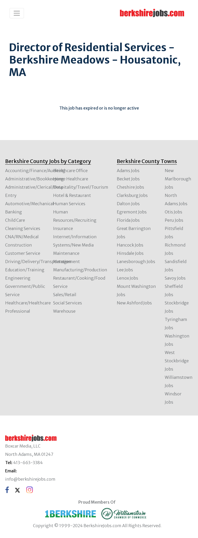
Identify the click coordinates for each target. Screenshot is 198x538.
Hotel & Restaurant (72, 195)
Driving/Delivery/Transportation (38, 261)
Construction (18, 245)
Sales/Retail (64, 294)
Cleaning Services (22, 228)
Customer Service (22, 253)
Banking (13, 211)
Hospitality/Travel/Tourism (80, 187)
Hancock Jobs (130, 245)
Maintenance (66, 253)
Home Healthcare (70, 178)
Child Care (15, 220)
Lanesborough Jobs (136, 261)
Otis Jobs (173, 211)
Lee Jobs (125, 269)
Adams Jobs (128, 170)
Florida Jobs (128, 220)
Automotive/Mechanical (29, 203)
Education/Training (24, 269)
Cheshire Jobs (130, 187)
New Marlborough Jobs (178, 179)
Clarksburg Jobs (132, 195)
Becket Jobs (128, 178)
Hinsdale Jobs (130, 253)
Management (66, 261)
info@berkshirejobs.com (30, 479)
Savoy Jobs (175, 278)
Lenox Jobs (127, 278)
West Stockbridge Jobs (177, 361)
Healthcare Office (70, 170)
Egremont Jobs (132, 211)
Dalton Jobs (128, 203)
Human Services (69, 203)
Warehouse (64, 311)
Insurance (63, 228)
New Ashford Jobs (134, 302)
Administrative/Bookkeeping (34, 178)
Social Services (67, 302)
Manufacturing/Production (80, 269)
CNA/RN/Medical (22, 236)
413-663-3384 (28, 462)
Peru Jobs (174, 220)
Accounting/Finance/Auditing (35, 170)
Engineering (17, 278)
